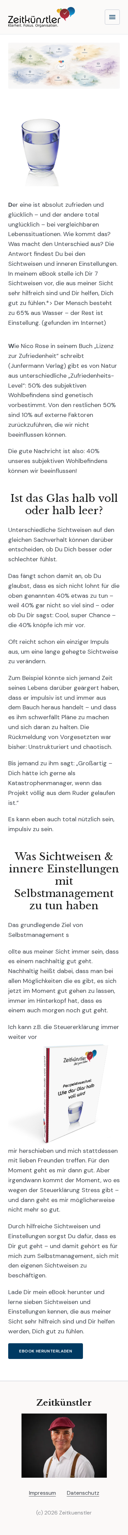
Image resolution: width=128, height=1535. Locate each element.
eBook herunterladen (45, 1351)
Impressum (42, 1492)
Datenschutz (83, 1492)
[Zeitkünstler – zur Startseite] (41, 17)
